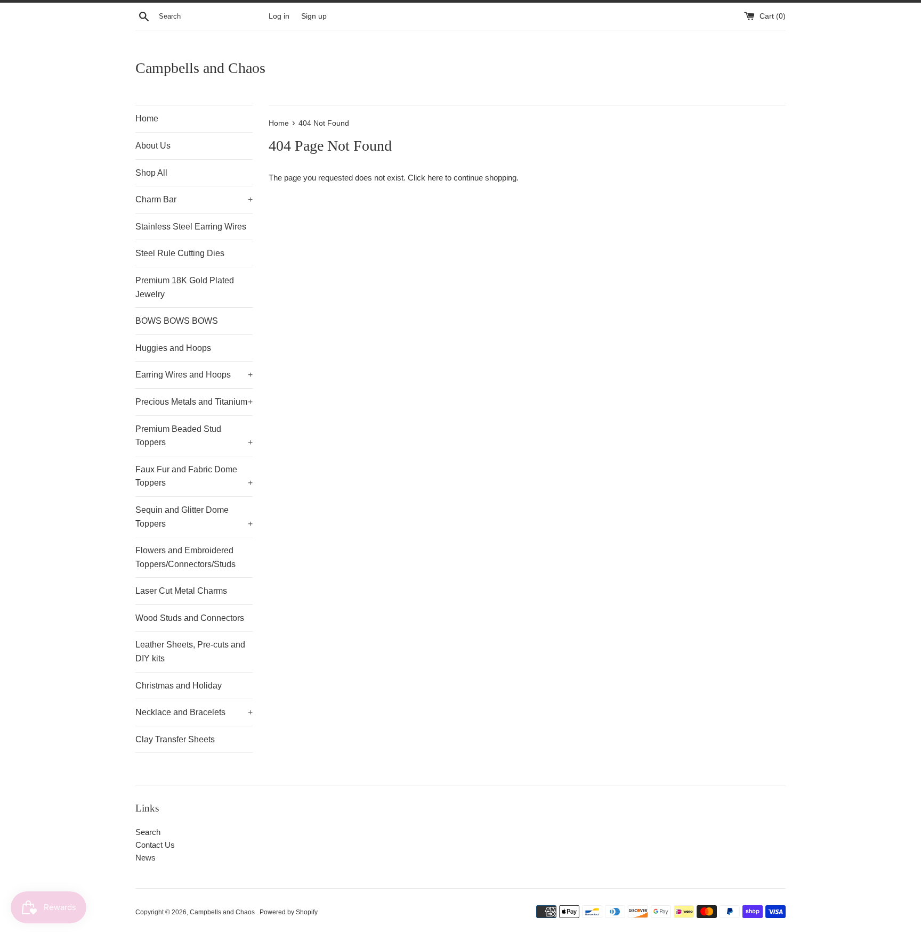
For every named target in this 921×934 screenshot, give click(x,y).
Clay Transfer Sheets (175, 739)
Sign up (314, 16)
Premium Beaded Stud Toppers (194, 435)
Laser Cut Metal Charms (181, 590)
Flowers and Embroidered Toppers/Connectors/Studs (185, 557)
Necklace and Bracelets (194, 712)
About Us (153, 145)
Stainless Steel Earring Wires (190, 226)
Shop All (151, 172)
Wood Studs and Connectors (189, 617)
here (435, 177)
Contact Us (155, 844)
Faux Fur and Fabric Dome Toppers (194, 476)
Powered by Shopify (289, 912)
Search (147, 832)
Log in (279, 16)
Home (146, 118)
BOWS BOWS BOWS (176, 320)
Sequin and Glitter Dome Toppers (194, 516)
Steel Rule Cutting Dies (179, 253)
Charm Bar (194, 199)
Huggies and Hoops (173, 348)
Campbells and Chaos (200, 68)
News (145, 857)
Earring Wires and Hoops (194, 374)
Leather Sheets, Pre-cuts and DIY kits (190, 651)
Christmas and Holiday (178, 685)
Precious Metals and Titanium (194, 401)
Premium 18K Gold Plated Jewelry (184, 287)
